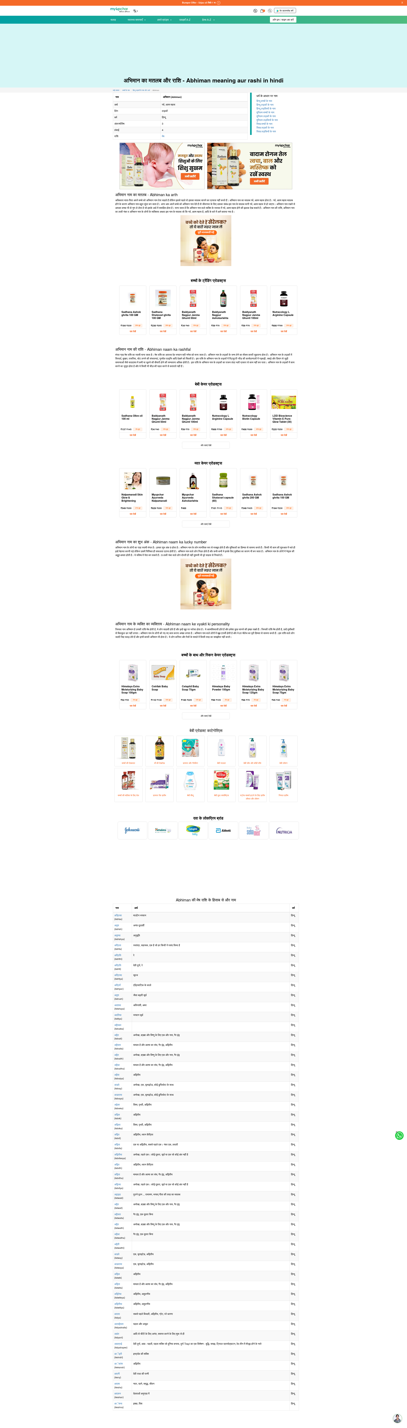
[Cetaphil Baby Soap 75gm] (193, 672)
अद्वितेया (117, 1294)
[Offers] (255, 10)
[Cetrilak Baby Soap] (163, 672)
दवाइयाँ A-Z (184, 19)
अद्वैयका (117, 1025)
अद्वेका (117, 1104)
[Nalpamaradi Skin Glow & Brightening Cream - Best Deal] (132, 480)
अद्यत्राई (118, 1344)
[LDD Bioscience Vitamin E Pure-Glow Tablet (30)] (283, 401)
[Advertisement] (203, 47)
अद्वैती (116, 1244)
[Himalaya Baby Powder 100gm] (223, 672)
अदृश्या (117, 935)
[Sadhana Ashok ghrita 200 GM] (253, 480)
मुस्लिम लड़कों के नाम (266, 116)
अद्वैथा (117, 1065)
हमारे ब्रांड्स (163, 19)
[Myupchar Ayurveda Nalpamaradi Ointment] (163, 480)
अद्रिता (117, 945)
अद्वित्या (117, 1184)
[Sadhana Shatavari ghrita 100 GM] (163, 298)
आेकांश (118, 1363)
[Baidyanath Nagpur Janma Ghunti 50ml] (193, 298)
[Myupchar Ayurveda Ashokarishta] (193, 480)
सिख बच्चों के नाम (264, 124)
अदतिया (117, 1015)
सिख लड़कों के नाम (265, 127)
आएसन (117, 1393)
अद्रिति (117, 955)
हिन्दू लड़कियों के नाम (266, 108)
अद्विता (117, 1144)
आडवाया (118, 1095)
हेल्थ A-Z (207, 19)
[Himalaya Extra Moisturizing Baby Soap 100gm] (132, 672)
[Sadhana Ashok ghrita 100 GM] (132, 298)
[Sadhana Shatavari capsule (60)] (223, 480)
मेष (163, 136)
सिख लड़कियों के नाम (266, 131)
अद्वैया (116, 1074)
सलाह (113, 19)
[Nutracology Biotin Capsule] (253, 401)
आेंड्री (118, 1354)
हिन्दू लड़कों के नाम (264, 104)
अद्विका (117, 1124)
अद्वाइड (117, 1194)
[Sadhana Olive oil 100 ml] (132, 401)
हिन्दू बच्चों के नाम (264, 101)
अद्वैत (116, 1035)
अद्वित (116, 1134)
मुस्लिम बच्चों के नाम (265, 112)
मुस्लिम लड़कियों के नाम (267, 120)
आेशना (118, 1403)
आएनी (117, 1373)
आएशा (117, 1383)
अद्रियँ (117, 985)
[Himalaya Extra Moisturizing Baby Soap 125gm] (253, 672)
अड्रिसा (118, 915)
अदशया (117, 1005)
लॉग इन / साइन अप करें (283, 19)
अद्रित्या (118, 975)
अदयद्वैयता (119, 1324)
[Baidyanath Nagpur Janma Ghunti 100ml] (253, 298)
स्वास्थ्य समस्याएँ (135, 19)
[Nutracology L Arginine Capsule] (283, 298)
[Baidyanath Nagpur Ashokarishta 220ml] (223, 298)
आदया (117, 1314)
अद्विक (117, 1114)
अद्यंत (116, 1334)
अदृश (116, 925)
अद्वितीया (118, 1154)
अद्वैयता (117, 1045)
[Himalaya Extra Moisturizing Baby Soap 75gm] (283, 672)
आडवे (116, 1084)
